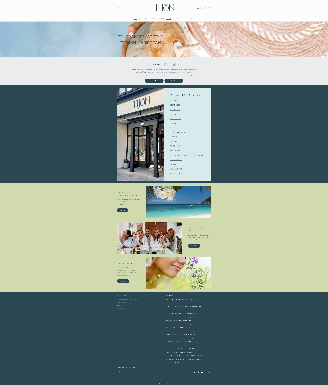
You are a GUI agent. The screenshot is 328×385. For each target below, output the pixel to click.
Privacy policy (167, 383)
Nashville (175, 128)
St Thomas (176, 160)
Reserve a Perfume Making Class (127, 299)
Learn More (154, 81)
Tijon (152, 383)
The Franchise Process (123, 314)
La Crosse (175, 119)
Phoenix (174, 141)
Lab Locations (121, 311)
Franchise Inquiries (172, 362)
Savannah (175, 150)
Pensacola (176, 137)
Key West (175, 114)
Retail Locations (122, 302)
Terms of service (177, 383)
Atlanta (174, 100)
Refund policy (159, 383)
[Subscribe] (146, 372)
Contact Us (120, 309)
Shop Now (174, 81)
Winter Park (177, 173)
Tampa (173, 164)
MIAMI (173, 123)
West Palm (176, 169)
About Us (122, 210)
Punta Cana (176, 146)
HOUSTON (175, 109)
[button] (119, 8)
